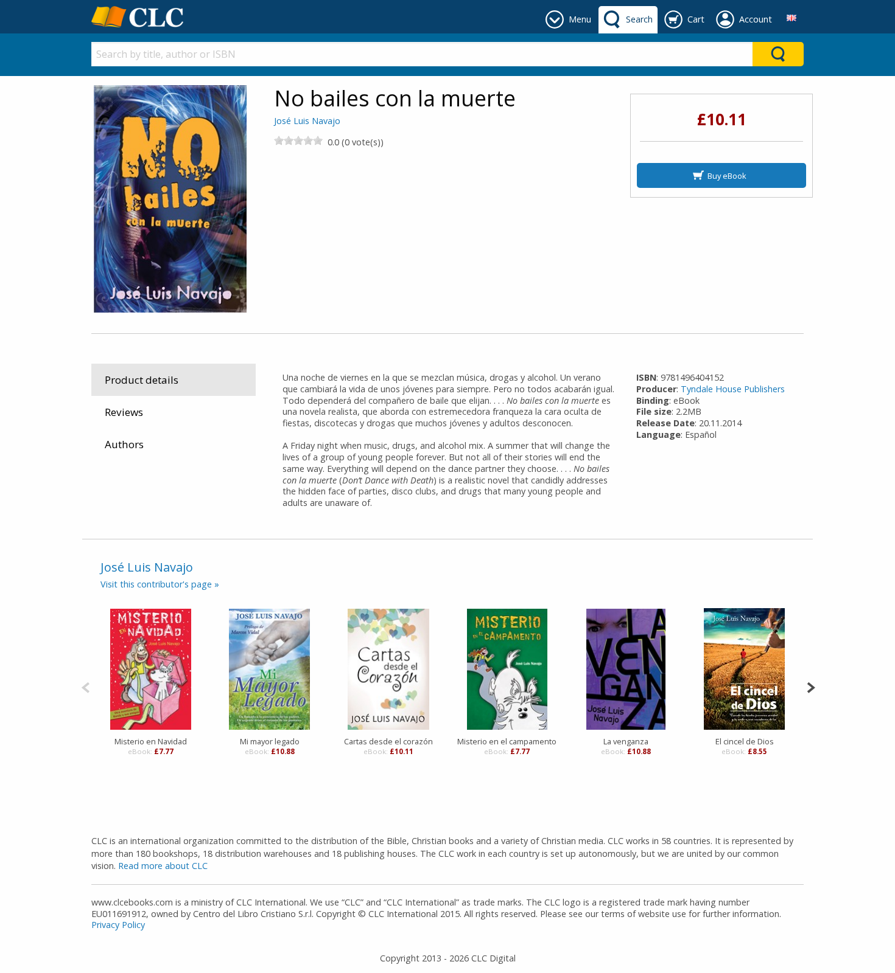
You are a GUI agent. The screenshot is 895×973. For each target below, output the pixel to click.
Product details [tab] (141, 380)
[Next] (810, 686)
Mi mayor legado (270, 741)
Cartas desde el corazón (388, 741)
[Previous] (85, 686)
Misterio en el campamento (506, 741)
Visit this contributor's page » (159, 584)
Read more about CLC (163, 865)
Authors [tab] (124, 444)
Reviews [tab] (124, 412)
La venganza (625, 741)
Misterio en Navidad (150, 741)
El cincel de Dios (744, 741)
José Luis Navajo (307, 120)
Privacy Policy (118, 924)
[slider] (298, 140)
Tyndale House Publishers (733, 389)
